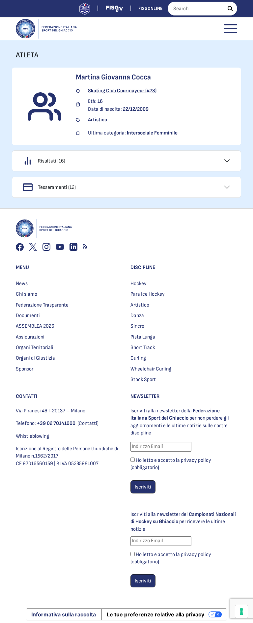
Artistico (139, 305)
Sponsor (24, 369)
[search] (230, 8)
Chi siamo (26, 294)
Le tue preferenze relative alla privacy (155, 614)
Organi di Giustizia (35, 358)
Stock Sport (143, 379)
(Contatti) (87, 423)
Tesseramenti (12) (57, 187)
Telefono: (45, 423)
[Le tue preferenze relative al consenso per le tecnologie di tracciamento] (241, 611)
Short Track (142, 347)
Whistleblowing (32, 436)
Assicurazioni (30, 337)
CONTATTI (26, 396)
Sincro (137, 326)
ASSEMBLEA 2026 (35, 326)
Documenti (28, 315)
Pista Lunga (142, 337)
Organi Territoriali (34, 347)
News (22, 284)
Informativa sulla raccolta (63, 614)
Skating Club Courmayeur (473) (122, 91)
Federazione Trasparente (42, 305)
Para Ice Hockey (147, 294)
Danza (137, 315)
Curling (138, 358)
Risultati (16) (51, 161)
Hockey (138, 284)
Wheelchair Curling (150, 369)
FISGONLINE (150, 8)
